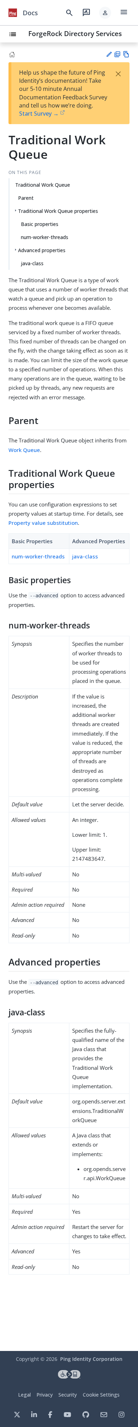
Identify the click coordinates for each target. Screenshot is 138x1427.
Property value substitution (43, 522)
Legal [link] (24, 1394)
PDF (117, 54)
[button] (105, 12)
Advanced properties (41, 250)
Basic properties (39, 224)
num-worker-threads (44, 237)
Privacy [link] (44, 1394)
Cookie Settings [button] (101, 1394)
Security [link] (67, 1394)
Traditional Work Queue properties (58, 211)
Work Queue (24, 449)
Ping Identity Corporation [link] (91, 1359)
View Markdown (126, 54)
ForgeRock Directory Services (75, 33)
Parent (26, 198)
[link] (12, 12)
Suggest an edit (108, 54)
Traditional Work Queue (42, 184)
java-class (32, 263)
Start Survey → (39, 113)
